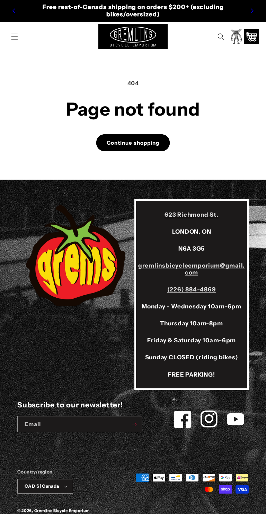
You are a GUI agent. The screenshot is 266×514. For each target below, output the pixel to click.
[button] (14, 36)
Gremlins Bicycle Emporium (62, 510)
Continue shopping (133, 142)
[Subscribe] (134, 424)
